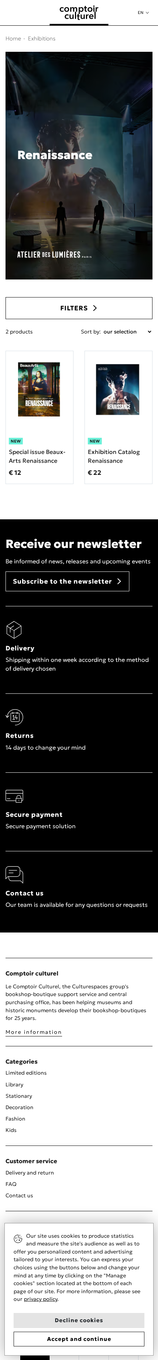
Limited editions (26, 1072)
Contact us (19, 1195)
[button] (143, 12)
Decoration (19, 1107)
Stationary (19, 1096)
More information (34, 1032)
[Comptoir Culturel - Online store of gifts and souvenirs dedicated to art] (79, 13)
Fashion (15, 1118)
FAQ (11, 1184)
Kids (11, 1130)
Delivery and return (30, 1172)
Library (14, 1084)
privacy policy (40, 1299)
